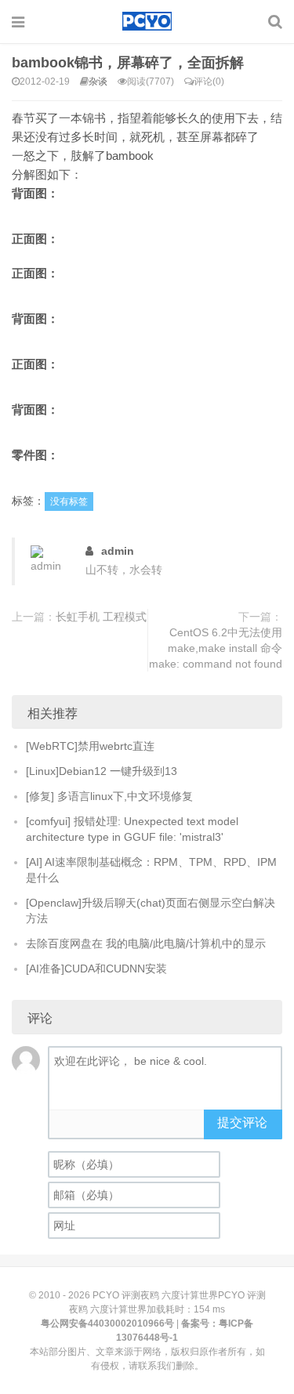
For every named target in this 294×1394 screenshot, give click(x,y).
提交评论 (242, 1122)
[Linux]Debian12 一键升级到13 (101, 771)
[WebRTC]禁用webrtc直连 (90, 746)
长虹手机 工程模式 (101, 616)
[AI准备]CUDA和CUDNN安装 (96, 968)
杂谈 (98, 81)
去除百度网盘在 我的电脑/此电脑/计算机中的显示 (146, 943)
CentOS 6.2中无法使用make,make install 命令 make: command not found (215, 648)
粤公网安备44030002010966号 (107, 1323)
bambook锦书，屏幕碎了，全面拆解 (128, 63)
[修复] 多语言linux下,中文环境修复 (109, 796)
